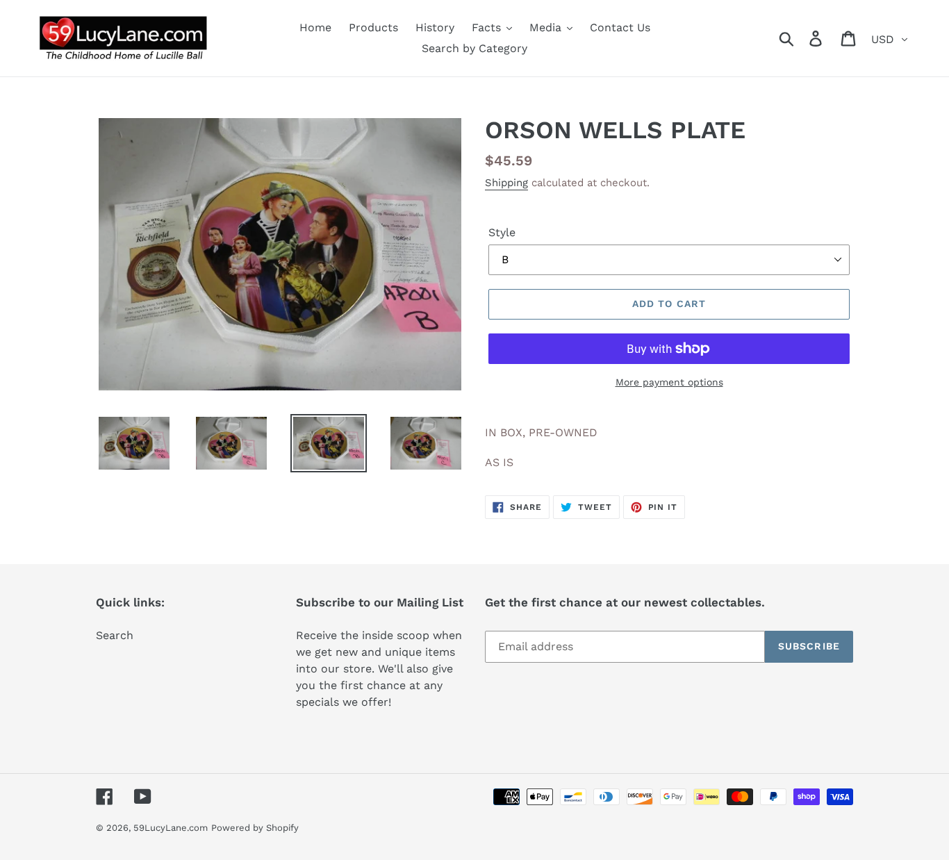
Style (501, 232)
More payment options (669, 382)
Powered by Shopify (255, 827)
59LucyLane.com (170, 827)
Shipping (506, 182)
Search (114, 635)
